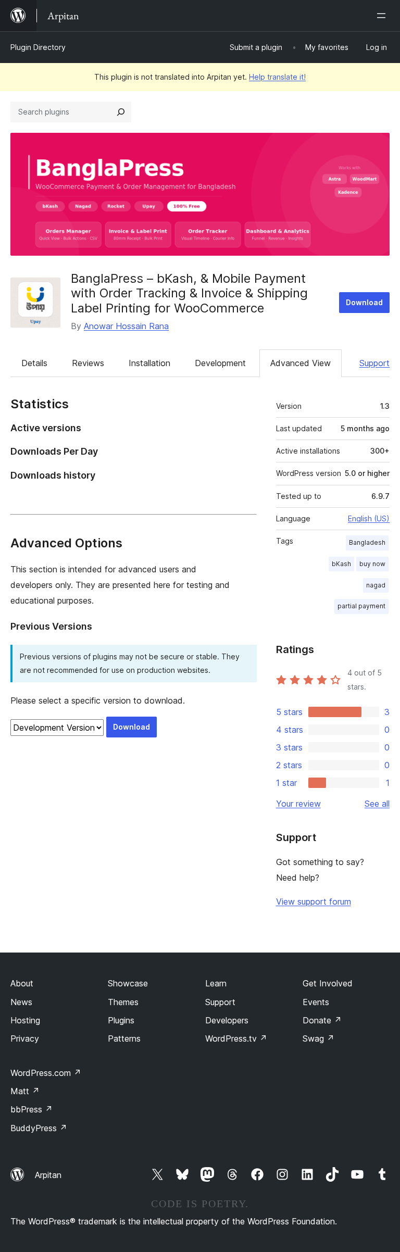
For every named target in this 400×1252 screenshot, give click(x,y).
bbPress (31, 1109)
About (21, 983)
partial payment (361, 606)
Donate (322, 1020)
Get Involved (328, 983)
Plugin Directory (38, 47)
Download (364, 302)
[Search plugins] (120, 112)
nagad (375, 585)
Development (220, 363)
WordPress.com (45, 1073)
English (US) (369, 518)
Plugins (121, 1020)
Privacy (24, 1038)
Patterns (124, 1038)
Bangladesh (367, 542)
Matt (25, 1091)
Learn (216, 983)
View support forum (313, 901)
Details (34, 363)
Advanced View (300, 363)
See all (377, 803)
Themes (123, 1002)
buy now (372, 564)
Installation (149, 363)
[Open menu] (383, 15)
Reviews (88, 363)
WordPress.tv (236, 1038)
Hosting (25, 1020)
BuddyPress (38, 1128)
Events (316, 1002)
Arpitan (48, 1175)
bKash (341, 564)
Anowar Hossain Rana (126, 326)
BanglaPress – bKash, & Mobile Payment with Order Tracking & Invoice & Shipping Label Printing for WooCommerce (189, 293)
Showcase (128, 983)
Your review (298, 803)
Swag (318, 1038)
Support (374, 363)
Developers (226, 1020)
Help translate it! (277, 76)
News (21, 1002)
